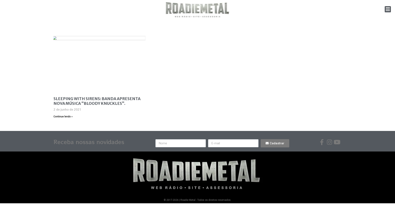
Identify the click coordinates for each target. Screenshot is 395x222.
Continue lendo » (63, 116)
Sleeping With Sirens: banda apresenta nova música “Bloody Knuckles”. (97, 101)
